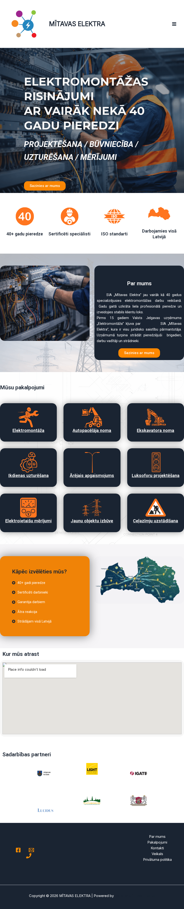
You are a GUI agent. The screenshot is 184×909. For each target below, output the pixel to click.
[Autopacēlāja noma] (91, 417)
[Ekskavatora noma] (155, 417)
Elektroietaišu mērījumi (28, 520)
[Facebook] (18, 850)
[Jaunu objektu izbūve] (91, 507)
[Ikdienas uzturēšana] (28, 462)
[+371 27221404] (28, 855)
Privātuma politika (157, 859)
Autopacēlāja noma (92, 430)
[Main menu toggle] (174, 24)
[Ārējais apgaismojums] (91, 462)
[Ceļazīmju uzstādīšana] (155, 507)
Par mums (157, 836)
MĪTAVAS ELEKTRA (77, 24)
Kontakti (157, 848)
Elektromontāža (28, 430)
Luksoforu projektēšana (155, 475)
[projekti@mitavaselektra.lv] (31, 850)
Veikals (157, 854)
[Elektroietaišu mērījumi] (28, 507)
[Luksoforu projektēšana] (155, 462)
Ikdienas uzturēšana (28, 475)
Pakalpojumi (157, 842)
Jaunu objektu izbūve (92, 520)
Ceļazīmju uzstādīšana (155, 520)
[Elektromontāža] (28, 417)
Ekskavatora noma (155, 430)
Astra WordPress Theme (135, 896)
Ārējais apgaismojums (92, 475)
